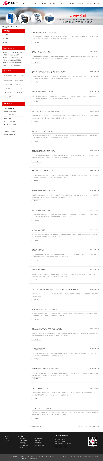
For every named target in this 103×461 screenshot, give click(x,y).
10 (86, 426)
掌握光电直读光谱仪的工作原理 (11, 55)
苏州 (97, 456)
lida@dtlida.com (12, 128)
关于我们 (33, 3)
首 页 (12, 27)
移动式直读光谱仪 (8, 80)
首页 (24, 3)
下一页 (90, 426)
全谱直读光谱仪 (19, 80)
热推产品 (64, 456)
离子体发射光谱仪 (8, 75)
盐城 (89, 456)
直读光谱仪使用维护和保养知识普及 (12, 65)
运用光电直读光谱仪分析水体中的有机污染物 (14, 62)
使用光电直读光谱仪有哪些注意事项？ (13, 60)
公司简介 (7, 438)
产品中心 (43, 3)
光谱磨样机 (19, 88)
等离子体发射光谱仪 (19, 75)
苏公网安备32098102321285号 (30, 458)
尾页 (94, 426)
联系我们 (80, 3)
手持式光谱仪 (8, 92)
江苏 (74, 456)
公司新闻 (5, 34)
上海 (76, 456)
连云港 (94, 456)
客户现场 (52, 3)
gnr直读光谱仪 (19, 92)
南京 (84, 456)
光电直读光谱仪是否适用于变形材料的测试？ (14, 52)
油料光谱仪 (19, 84)
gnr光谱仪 (8, 88)
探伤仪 (21, 447)
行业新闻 (5, 38)
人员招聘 (71, 3)
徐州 (81, 456)
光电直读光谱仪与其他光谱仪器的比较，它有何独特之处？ (14, 57)
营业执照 (7, 440)
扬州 (91, 456)
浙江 (79, 456)
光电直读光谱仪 (8, 84)
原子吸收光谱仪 (8, 97)
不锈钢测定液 (23, 443)
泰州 (86, 456)
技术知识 (5, 42)
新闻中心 (62, 3)
